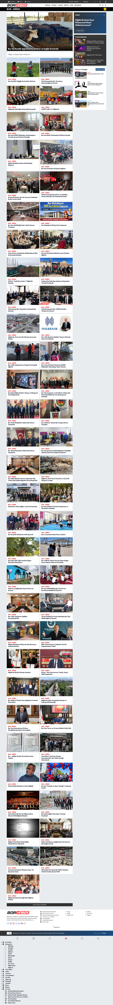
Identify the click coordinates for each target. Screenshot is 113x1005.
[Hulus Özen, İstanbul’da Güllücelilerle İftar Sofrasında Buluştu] (23, 239)
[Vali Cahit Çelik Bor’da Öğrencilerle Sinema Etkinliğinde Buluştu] (23, 800)
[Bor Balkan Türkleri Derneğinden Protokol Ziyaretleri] (23, 686)
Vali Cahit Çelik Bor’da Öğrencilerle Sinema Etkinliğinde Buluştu (20, 815)
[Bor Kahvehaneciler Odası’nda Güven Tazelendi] (23, 436)
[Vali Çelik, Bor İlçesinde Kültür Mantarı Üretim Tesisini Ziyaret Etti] (56, 856)
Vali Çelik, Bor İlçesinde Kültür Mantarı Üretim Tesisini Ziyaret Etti (54, 871)
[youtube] (66, 938)
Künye (68, 911)
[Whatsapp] (24, 923)
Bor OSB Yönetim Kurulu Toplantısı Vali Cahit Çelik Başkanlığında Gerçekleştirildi (22, 479)
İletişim (89, 911)
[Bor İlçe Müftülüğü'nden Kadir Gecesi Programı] (23, 211)
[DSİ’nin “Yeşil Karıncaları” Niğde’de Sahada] (23, 267)
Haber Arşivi (46, 922)
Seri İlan (7, 977)
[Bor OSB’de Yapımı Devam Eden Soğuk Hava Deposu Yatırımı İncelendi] (56, 546)
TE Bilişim (104, 933)
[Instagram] (16, 923)
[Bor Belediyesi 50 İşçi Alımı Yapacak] (56, 211)
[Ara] (100, 5)
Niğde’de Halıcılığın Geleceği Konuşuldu (22, 109)
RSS (10, 933)
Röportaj (8, 979)
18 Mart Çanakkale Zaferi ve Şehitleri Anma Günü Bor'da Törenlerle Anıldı (54, 195)
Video (20, 1)
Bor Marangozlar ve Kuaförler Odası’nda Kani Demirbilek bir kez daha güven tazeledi (55, 395)
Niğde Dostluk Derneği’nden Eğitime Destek (21, 899)
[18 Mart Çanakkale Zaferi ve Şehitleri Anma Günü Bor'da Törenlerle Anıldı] (56, 181)
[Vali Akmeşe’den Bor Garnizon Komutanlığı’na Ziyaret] (56, 67)
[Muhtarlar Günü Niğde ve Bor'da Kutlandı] (23, 492)
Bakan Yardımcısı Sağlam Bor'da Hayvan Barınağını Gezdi (55, 843)
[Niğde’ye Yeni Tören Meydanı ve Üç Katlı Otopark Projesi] (56, 464)
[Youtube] (22, 923)
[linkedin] (98, 938)
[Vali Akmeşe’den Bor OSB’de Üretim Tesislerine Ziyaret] (56, 295)
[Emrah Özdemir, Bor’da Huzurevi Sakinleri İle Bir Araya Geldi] (23, 182)
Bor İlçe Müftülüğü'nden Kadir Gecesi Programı (21, 226)
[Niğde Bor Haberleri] (17, 5)
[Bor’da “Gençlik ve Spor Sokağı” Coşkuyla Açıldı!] (56, 772)
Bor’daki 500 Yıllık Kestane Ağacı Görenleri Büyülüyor (19, 561)
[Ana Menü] (105, 5)
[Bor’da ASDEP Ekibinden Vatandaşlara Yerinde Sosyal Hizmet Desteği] (23, 121)
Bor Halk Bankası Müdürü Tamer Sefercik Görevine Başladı (55, 338)
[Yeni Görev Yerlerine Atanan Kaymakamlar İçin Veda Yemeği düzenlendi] (56, 742)
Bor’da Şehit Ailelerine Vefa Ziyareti (20, 534)
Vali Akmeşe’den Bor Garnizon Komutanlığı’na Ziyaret (52, 82)
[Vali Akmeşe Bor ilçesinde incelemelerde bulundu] (23, 295)
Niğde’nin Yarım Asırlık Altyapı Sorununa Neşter (22, 338)
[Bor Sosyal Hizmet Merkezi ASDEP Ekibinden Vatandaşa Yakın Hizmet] (56, 351)
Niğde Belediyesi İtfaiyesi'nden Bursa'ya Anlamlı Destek (22, 645)
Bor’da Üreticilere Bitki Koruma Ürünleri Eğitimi (55, 254)
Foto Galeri (12, 1)
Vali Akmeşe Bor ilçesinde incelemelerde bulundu (22, 310)
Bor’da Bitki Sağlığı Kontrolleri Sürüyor (22, 81)
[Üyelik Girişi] (105, 1)
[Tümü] (104, 15)
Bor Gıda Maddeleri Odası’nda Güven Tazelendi (21, 423)
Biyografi (8, 981)
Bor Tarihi (89, 913)
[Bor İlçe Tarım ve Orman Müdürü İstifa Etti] (56, 714)
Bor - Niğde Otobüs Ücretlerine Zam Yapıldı (20, 757)
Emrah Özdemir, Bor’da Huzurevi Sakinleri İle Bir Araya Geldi (23, 198)
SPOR (71, 5)
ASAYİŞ (60, 5)
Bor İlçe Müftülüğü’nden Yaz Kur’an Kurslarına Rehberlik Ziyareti (53, 589)
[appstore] (56, 927)
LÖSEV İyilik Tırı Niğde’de (50, 109)
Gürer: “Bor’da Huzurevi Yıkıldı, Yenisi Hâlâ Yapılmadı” (54, 673)
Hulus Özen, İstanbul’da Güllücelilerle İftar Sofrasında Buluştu (23, 254)
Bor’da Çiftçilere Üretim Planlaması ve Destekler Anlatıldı (54, 507)
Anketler (8, 983)
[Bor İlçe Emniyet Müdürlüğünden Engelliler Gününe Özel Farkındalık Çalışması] (56, 436)
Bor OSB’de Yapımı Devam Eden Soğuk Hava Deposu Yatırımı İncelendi (54, 561)
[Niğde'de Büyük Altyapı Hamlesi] (23, 658)
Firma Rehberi (9, 975)
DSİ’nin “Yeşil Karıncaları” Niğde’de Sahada (20, 282)
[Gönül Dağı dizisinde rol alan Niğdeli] (23, 772)
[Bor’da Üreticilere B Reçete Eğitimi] (56, 152)
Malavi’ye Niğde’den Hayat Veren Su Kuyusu (21, 589)
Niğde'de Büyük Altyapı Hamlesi (19, 672)
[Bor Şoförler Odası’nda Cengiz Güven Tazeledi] (56, 409)
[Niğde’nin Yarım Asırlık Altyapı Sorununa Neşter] (23, 323)
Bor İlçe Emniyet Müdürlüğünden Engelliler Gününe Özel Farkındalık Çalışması (56, 451)
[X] (11, 923)
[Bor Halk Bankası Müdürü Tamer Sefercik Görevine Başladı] (56, 323)
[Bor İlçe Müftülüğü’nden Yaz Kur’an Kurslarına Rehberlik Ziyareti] (56, 574)
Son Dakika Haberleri (48, 920)
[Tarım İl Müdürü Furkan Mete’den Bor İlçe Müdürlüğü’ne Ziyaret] (56, 602)
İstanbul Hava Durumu (48, 913)
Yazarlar (28, 1)
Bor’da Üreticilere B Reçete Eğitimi (53, 169)
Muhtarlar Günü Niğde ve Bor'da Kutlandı (22, 506)
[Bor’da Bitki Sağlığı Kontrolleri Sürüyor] (23, 67)
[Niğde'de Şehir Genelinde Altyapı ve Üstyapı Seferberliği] (56, 686)
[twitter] (33, 938)
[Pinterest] (13, 923)
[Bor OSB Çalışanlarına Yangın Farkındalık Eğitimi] (23, 351)
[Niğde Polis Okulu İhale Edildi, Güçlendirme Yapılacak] (23, 828)
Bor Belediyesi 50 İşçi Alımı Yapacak (53, 225)
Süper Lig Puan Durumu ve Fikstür (18, 997)
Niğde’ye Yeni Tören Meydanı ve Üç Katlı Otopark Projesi (55, 479)
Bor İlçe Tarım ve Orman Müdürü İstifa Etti (56, 728)
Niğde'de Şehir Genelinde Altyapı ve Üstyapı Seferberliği (54, 701)
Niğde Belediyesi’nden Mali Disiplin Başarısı (20, 164)
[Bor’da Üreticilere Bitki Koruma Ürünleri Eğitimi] (56, 239)
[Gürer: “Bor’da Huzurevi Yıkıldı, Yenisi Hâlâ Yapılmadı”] (56, 658)
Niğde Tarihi (70, 915)
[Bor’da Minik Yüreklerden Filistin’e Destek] (56, 121)
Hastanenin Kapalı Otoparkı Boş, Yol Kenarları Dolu (21, 871)
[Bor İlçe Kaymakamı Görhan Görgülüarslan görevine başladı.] (23, 714)
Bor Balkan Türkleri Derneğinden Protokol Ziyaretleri (23, 701)
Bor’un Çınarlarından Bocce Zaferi (53, 534)
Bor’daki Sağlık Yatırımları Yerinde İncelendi (53, 815)
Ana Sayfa (8, 942)
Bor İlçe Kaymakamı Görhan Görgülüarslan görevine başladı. (19, 729)
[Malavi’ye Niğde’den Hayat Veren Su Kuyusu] (23, 574)
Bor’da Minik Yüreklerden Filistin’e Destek (55, 135)
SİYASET (54, 5)
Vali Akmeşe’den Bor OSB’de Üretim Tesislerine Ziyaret (53, 310)
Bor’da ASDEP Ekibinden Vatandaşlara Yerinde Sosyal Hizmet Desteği (21, 136)
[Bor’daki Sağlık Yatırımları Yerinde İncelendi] (56, 800)
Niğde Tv (89, 915)
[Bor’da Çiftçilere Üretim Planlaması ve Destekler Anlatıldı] (56, 492)
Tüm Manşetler (46, 918)
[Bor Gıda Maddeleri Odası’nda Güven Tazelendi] (23, 409)
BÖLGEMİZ (77, 5)
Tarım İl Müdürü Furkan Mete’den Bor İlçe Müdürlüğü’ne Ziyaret (55, 617)
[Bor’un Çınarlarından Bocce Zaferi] (56, 520)
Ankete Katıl (79, 30)
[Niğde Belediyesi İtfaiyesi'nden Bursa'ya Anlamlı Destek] (23, 630)
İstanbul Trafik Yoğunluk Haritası (51, 915)
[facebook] (17, 938)
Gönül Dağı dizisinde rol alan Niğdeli (20, 786)
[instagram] (49, 938)
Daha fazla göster (39, 905)
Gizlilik (68, 913)
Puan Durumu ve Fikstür (49, 916)
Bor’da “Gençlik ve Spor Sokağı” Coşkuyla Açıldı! (56, 787)
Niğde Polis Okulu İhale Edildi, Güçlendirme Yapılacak (18, 843)
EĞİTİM (66, 5)
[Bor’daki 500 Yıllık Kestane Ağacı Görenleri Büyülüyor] (23, 546)
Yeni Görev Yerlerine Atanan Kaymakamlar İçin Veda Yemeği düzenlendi (52, 758)
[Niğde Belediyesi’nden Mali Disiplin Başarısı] (23, 149)
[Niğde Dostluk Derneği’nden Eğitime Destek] (23, 884)
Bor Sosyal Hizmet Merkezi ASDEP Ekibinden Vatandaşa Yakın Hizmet (53, 366)
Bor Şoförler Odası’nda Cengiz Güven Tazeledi (54, 423)
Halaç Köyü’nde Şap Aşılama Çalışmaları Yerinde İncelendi (55, 282)
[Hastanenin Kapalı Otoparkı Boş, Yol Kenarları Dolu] (23, 856)
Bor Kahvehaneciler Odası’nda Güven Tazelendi (21, 451)
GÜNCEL (47, 5)
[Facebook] (8, 923)
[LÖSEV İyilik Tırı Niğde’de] (56, 95)
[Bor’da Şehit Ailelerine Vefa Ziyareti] (23, 520)
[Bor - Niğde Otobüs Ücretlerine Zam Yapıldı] (23, 742)
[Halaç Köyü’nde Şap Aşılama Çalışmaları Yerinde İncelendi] (56, 267)
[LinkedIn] (19, 923)
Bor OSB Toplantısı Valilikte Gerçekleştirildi (17, 617)
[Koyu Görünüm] (103, 5)
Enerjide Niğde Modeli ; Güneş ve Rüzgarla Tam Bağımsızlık (23, 394)
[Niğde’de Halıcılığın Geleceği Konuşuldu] (23, 95)
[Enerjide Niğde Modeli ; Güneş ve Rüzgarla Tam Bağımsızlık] (23, 379)
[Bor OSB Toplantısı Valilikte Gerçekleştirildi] (23, 602)
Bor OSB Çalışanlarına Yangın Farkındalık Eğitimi (22, 366)
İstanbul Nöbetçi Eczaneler (49, 911)
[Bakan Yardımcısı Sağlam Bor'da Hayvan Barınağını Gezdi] (56, 828)
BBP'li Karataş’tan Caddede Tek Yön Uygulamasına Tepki (54, 645)
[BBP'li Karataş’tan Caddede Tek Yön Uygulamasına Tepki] (56, 630)
